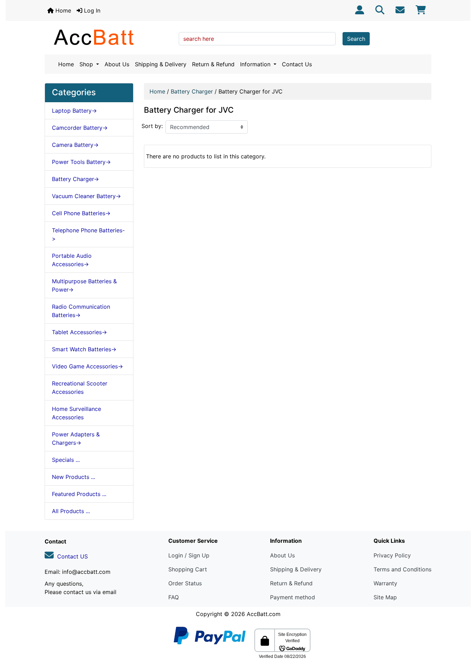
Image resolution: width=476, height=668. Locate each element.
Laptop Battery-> (74, 110)
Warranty (385, 583)
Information (256, 64)
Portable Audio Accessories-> (72, 260)
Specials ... (66, 459)
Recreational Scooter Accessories (79, 387)
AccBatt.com (264, 613)
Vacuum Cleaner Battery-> (86, 196)
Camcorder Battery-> (80, 127)
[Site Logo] (109, 37)
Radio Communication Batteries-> (81, 310)
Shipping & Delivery (160, 64)
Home (62, 10)
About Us (117, 64)
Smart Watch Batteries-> (84, 349)
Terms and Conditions (402, 569)
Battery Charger (192, 91)
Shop (87, 64)
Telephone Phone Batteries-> (88, 234)
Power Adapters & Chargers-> (76, 438)
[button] (463, 633)
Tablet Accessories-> (79, 332)
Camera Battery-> (75, 144)
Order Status (185, 583)
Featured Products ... (79, 493)
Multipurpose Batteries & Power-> (84, 285)
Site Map (385, 597)
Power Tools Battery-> (81, 161)
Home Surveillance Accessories (76, 413)
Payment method (292, 597)
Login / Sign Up (188, 555)
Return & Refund (213, 64)
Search (356, 38)
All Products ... (71, 511)
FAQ (173, 597)
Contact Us (297, 64)
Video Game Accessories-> (87, 366)
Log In (91, 10)
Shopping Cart (187, 569)
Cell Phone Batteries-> (81, 213)
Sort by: (152, 125)
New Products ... (73, 476)
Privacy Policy (392, 555)
